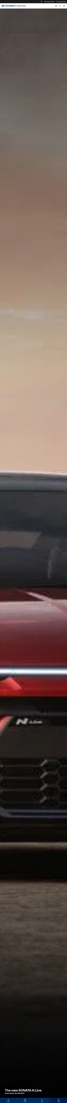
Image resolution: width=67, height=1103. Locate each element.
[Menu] (64, 5)
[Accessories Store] (56, 5)
